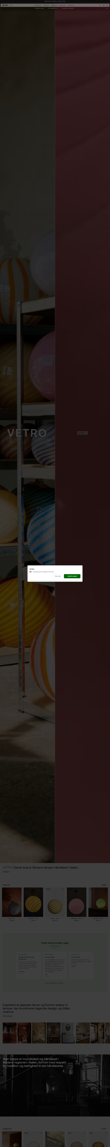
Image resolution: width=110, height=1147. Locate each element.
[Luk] (70, 550)
